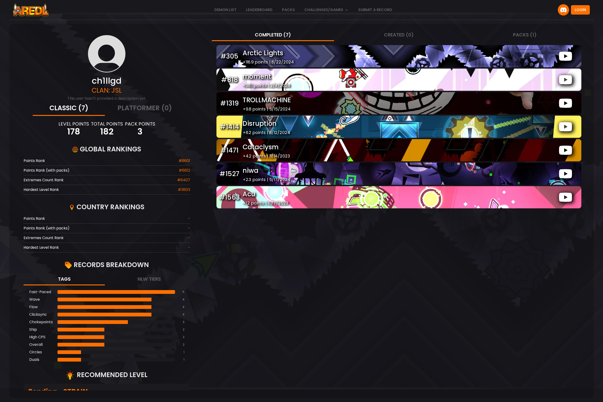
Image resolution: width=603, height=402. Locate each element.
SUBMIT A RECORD (375, 9)
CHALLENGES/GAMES (323, 9)
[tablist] (107, 108)
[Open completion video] (565, 56)
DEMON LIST (225, 9)
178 (73, 131)
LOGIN (580, 9)
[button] (398, 56)
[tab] (69, 108)
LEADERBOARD (259, 9)
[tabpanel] (107, 326)
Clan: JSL (107, 90)
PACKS (288, 9)
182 (107, 131)
